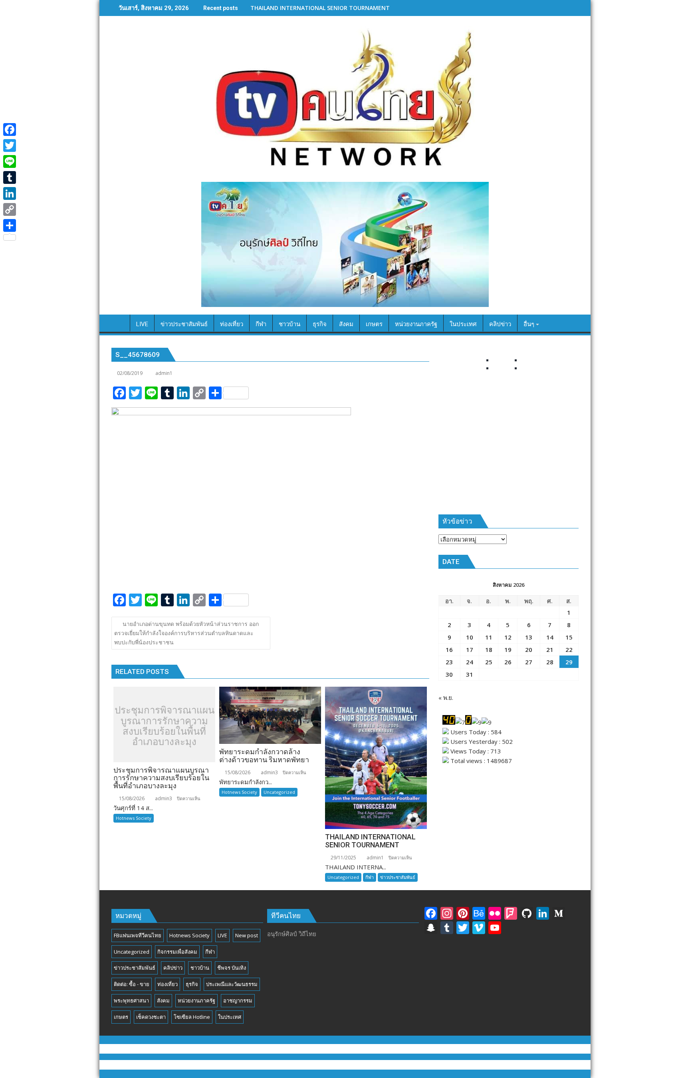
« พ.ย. (445, 697)
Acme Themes (424, 1065)
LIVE (222, 935)
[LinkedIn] (10, 193)
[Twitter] (10, 145)
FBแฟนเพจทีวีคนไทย (137, 935)
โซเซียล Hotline (192, 1016)
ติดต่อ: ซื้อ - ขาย (131, 984)
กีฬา (369, 877)
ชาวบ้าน (199, 967)
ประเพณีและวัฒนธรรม (232, 984)
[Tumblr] (10, 177)
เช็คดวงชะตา (151, 1016)
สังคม (163, 1000)
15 (569, 637)
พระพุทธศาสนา (131, 1000)
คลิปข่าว (172, 967)
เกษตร (121, 1016)
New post (246, 935)
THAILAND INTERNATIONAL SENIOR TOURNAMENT (320, 8)
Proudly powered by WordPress (291, 1065)
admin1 (163, 373)
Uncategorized (279, 792)
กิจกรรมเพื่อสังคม (177, 951)
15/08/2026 (131, 798)
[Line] (10, 161)
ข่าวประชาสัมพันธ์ (397, 877)
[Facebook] (10, 129)
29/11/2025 (342, 857)
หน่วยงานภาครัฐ (196, 1000)
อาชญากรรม (237, 1000)
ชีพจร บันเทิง (231, 967)
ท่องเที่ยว (167, 984)
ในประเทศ (229, 1016)
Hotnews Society (133, 818)
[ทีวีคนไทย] (119, 323)
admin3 (163, 798)
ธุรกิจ (192, 984)
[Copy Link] (10, 209)
